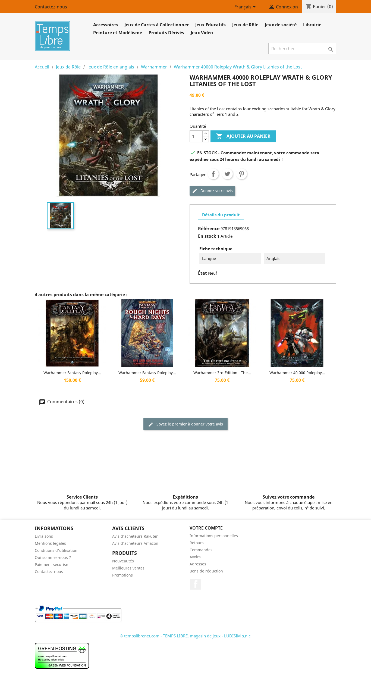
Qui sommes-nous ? (53, 557)
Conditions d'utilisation (56, 550)
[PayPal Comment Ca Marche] (78, 613)
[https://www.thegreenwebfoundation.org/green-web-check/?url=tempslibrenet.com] (62, 655)
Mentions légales (50, 543)
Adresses (198, 563)
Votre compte (206, 528)
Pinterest (241, 173)
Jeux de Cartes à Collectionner (156, 25)
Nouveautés (123, 561)
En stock (207, 236)
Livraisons (44, 536)
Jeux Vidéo (202, 33)
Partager (213, 173)
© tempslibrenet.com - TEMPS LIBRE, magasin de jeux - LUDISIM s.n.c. (185, 635)
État (202, 273)
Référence (208, 228)
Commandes (201, 549)
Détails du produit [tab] (221, 214)
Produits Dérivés (166, 33)
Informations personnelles (214, 535)
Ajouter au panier (243, 136)
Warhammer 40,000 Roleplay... (297, 372)
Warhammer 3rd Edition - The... (222, 372)
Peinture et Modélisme (117, 33)
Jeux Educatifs (210, 25)
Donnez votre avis (216, 190)
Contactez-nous (51, 7)
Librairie (312, 25)
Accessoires (105, 25)
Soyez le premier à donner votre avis (189, 424)
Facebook (195, 584)
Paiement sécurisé (51, 564)
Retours (197, 542)
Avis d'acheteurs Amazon (135, 543)
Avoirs (195, 556)
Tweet (227, 173)
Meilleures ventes (128, 568)
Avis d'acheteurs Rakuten (135, 536)
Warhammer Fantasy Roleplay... (72, 372)
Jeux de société (281, 25)
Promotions (122, 575)
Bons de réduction (206, 571)
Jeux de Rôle (245, 25)
